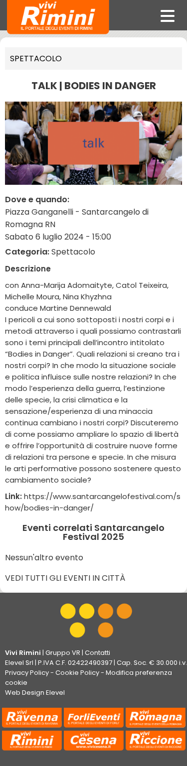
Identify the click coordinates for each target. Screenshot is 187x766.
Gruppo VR (62, 652)
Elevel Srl (19, 662)
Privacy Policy (27, 672)
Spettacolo (36, 58)
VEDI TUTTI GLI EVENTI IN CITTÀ (65, 578)
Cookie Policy (77, 672)
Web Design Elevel (35, 692)
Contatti (97, 652)
